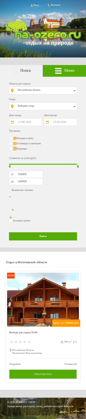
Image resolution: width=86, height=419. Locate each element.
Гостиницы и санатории (28, 143)
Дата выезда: (50, 115)
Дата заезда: (15, 115)
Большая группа (21, 220)
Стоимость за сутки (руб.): (23, 158)
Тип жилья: (15, 130)
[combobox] (46, 90)
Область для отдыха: (20, 83)
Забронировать (43, 374)
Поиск (25, 70)
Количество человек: (22, 190)
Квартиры (21, 148)
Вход (36, 5)
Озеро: (12, 99)
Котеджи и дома (24, 138)
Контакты (55, 5)
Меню (69, 70)
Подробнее (15, 364)
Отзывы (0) (70, 364)
